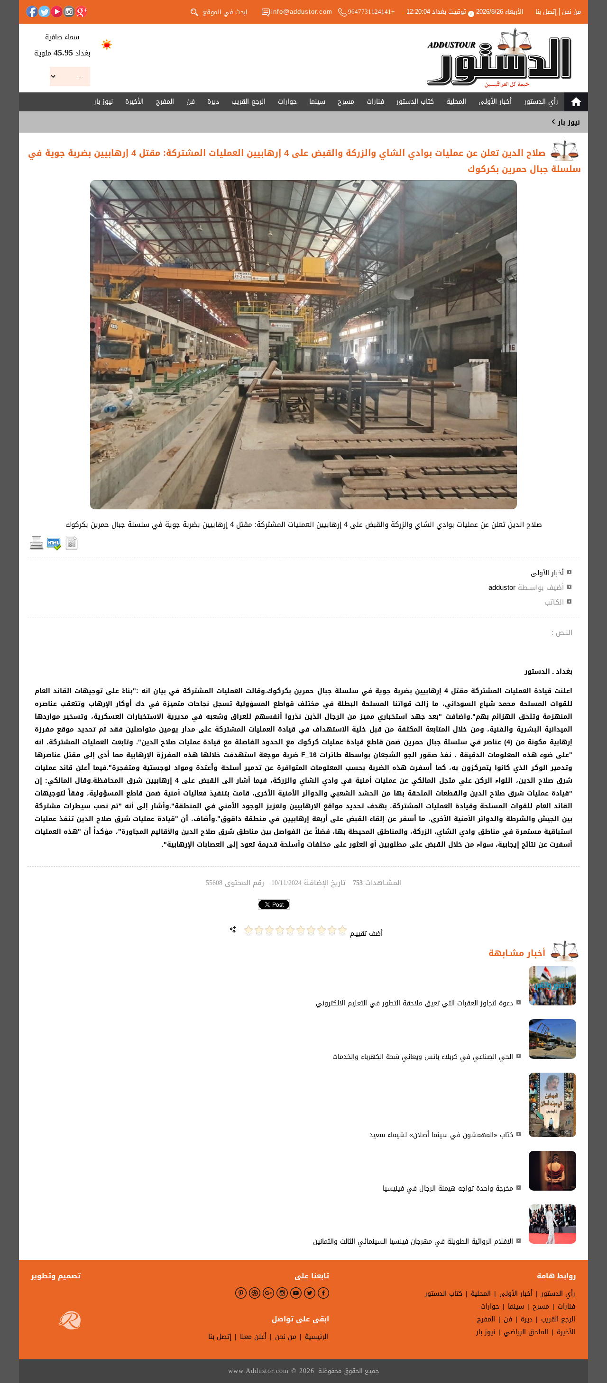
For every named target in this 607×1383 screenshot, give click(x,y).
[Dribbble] (254, 1293)
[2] (332, 930)
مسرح (346, 101)
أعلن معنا (253, 1336)
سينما (317, 101)
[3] (321, 930)
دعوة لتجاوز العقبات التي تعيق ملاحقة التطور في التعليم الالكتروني (414, 1003)
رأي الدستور (541, 101)
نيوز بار (103, 101)
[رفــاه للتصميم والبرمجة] (70, 1322)
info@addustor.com (301, 12)
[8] (269, 930)
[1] (342, 930)
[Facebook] (31, 11)
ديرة (213, 101)
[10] (248, 930)
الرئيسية (316, 1336)
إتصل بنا (546, 12)
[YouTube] (56, 11)
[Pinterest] (241, 1293)
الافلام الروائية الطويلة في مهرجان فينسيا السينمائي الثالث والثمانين (413, 1241)
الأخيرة (134, 101)
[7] (280, 930)
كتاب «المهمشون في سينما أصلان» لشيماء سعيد (441, 1135)
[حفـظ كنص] (71, 548)
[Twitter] (44, 11)
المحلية (456, 101)
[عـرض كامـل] (552, 1003)
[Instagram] (68, 11)
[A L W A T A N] (499, 58)
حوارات (287, 101)
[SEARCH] (194, 11)
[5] (300, 930)
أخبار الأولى (495, 101)
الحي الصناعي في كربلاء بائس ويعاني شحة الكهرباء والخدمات (422, 1056)
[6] (290, 930)
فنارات (375, 101)
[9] (259, 930)
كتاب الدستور (415, 101)
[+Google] (81, 11)
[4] (311, 930)
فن (190, 101)
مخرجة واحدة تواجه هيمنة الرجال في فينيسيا (448, 1188)
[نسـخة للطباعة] (36, 548)
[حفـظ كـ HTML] (54, 548)
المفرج (165, 101)
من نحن (571, 12)
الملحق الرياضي (526, 1332)
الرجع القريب (248, 101)
